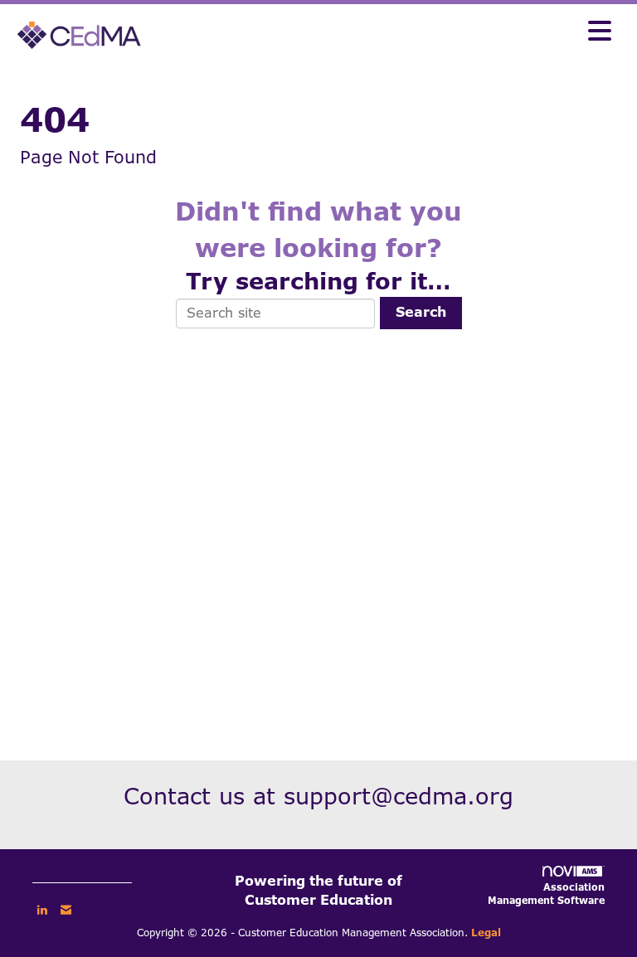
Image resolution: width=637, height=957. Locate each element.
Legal (486, 933)
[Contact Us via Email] (66, 910)
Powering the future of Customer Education (318, 890)
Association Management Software (546, 894)
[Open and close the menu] (383, 32)
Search (421, 312)
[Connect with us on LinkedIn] (41, 910)
